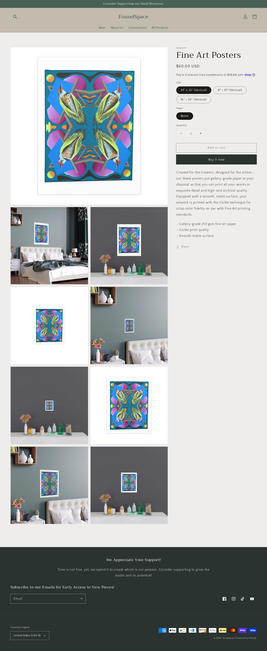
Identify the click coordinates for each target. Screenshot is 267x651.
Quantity (181, 125)
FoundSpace (228, 638)
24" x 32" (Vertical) (194, 90)
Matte (185, 116)
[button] (15, 16)
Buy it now (216, 159)
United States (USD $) (27, 635)
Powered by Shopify (246, 638)
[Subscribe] (81, 598)
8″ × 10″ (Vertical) (230, 90)
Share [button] (185, 246)
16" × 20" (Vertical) (194, 99)
